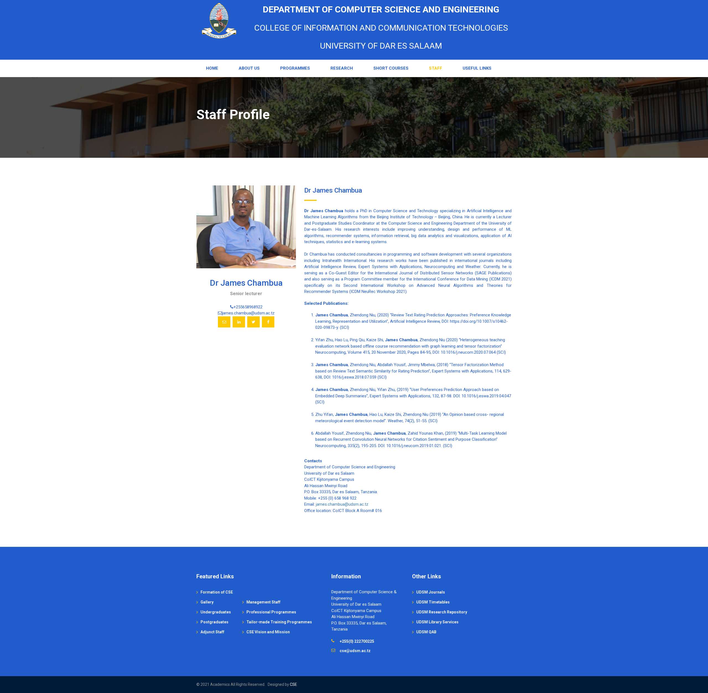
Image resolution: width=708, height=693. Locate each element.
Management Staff (263, 602)
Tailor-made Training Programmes (279, 622)
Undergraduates (216, 612)
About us (249, 68)
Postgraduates (214, 622)
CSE (293, 684)
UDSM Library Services (437, 622)
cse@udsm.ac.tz (355, 651)
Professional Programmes (271, 612)
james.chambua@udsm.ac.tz (342, 504)
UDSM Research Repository (441, 612)
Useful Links (477, 68)
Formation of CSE (217, 592)
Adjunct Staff (212, 632)
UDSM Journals (430, 592)
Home (212, 68)
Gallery (207, 602)
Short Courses (390, 68)
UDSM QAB (426, 632)
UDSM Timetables (433, 602)
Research (341, 68)
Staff (435, 68)
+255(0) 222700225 (357, 641)
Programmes (295, 68)
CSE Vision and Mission (268, 632)
